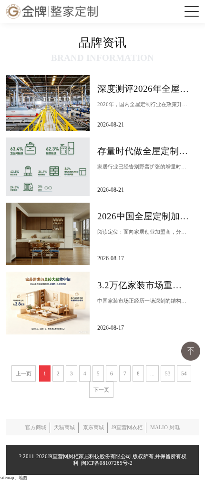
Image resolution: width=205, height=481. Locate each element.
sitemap (7, 477)
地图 (23, 477)
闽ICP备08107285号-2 (105, 463)
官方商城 (35, 427)
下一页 (101, 390)
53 (168, 373)
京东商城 (93, 427)
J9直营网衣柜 (127, 427)
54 (184, 373)
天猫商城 (64, 427)
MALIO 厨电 (165, 427)
